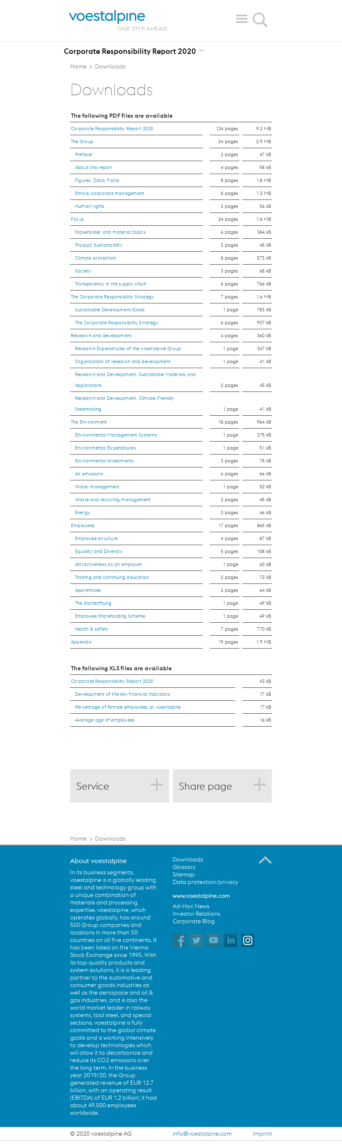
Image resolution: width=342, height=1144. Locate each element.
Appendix (81, 642)
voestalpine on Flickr (230, 940)
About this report (94, 167)
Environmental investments (104, 461)
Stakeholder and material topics (110, 232)
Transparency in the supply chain (110, 284)
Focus (77, 219)
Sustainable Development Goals (110, 310)
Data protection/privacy (205, 882)
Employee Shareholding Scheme (110, 616)
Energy (82, 512)
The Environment (89, 422)
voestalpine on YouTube (213, 940)
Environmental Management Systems (116, 435)
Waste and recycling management (113, 500)
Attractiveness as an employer (108, 564)
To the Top (265, 860)
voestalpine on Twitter (196, 940)
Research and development (101, 335)
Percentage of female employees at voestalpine (128, 707)
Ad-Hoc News (191, 906)
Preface (83, 154)
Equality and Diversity (99, 551)
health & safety (91, 629)
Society (83, 271)
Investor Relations (196, 913)
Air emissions (89, 474)
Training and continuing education (112, 577)
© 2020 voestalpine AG (100, 1133)
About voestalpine (98, 860)
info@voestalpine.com (202, 1133)
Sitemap (184, 874)
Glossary (184, 867)
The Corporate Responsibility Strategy (112, 297)
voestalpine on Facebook (179, 940)
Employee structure (96, 538)
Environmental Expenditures (105, 448)
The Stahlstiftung (93, 603)
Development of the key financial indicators (123, 694)
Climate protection (95, 258)
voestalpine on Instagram (247, 940)
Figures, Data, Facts (97, 180)
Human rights (90, 206)
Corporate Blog (194, 921)
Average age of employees (105, 720)
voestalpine (118, 20)
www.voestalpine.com (201, 895)
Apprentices (88, 590)
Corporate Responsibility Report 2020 (112, 128)
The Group (82, 141)
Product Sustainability (99, 245)
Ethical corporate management (109, 193)
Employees (83, 525)
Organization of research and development (123, 361)
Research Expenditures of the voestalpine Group (128, 348)
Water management (97, 487)
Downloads (188, 859)
